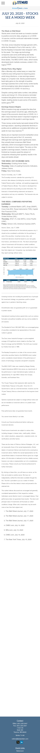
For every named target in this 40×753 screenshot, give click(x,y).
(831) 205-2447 (22, 723)
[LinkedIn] (21, 742)
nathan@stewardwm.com (20, 739)
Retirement (20, 751)
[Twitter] (18, 742)
